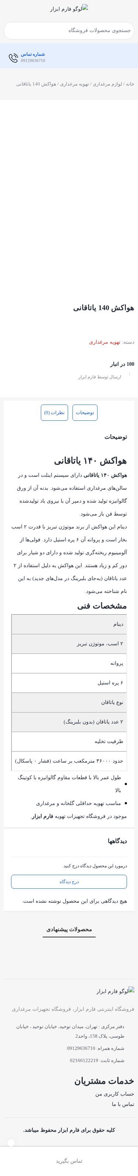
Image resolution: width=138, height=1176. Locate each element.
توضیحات (85, 412)
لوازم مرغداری (107, 84)
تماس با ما (123, 1104)
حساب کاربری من (114, 1094)
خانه (130, 84)
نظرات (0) (54, 412)
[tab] (85, 413)
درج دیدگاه (69, 881)
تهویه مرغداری (74, 84)
